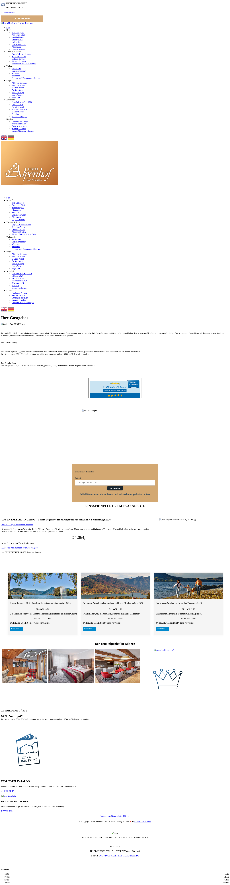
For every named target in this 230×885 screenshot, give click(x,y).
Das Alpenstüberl (19, 44)
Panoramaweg (18, 92)
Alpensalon (16, 47)
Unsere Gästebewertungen (23, 131)
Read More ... (16, 629)
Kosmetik (16, 76)
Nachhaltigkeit (18, 37)
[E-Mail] (130, 821)
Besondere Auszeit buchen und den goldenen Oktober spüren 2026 (113, 603)
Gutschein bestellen (20, 126)
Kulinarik (16, 42)
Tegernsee (16, 97)
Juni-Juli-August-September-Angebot (17, 525)
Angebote (10, 271)
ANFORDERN (8, 791)
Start (8, 28)
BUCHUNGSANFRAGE (8, 12)
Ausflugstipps (17, 90)
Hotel (8, 200)
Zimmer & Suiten (13, 222)
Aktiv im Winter (18, 85)
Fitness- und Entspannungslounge (26, 78)
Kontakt (9, 290)
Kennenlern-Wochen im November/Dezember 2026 (179, 603)
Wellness (10, 237)
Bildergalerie (17, 40)
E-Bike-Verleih (18, 88)
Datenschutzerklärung (120, 816)
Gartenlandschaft (19, 71)
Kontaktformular (19, 124)
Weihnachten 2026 (19, 109)
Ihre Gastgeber (18, 32)
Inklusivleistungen (19, 116)
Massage (15, 73)
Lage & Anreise (18, 49)
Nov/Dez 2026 (18, 107)
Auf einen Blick (18, 35)
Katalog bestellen (19, 128)
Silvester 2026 (18, 112)
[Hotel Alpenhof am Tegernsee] (17, 23)
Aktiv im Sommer (19, 83)
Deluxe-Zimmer (18, 59)
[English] (4, 137)
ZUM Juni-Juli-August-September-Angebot (19, 548)
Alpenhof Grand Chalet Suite (24, 64)
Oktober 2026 (17, 104)
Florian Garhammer (142, 821)
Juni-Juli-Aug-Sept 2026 (22, 102)
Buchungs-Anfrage (20, 121)
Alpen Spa (16, 68)
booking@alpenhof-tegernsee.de (119, 856)
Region (9, 251)
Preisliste (15, 114)
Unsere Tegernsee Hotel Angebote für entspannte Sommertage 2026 (40, 603)
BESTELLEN (7, 811)
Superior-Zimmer (19, 56)
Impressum (105, 816)
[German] (11, 137)
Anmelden (115, 488)
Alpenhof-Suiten (19, 61)
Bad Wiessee (17, 95)
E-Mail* (78, 478)
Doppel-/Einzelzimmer (21, 54)
